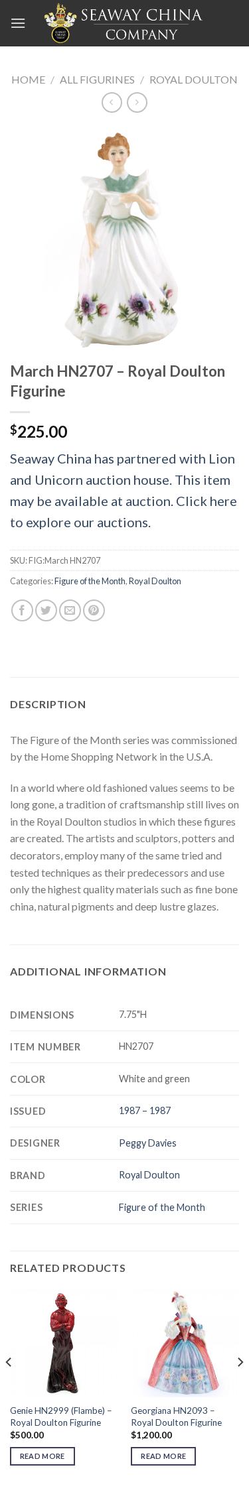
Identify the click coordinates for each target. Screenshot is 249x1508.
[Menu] (18, 23)
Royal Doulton (193, 79)
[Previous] (9, 1389)
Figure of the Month (89, 581)
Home (28, 79)
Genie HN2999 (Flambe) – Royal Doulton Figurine (61, 1416)
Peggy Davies (148, 1143)
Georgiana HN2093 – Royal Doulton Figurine (176, 1416)
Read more (42, 1456)
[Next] (239, 1389)
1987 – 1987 (145, 1110)
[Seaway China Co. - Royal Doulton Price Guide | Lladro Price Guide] (125, 23)
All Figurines (97, 79)
